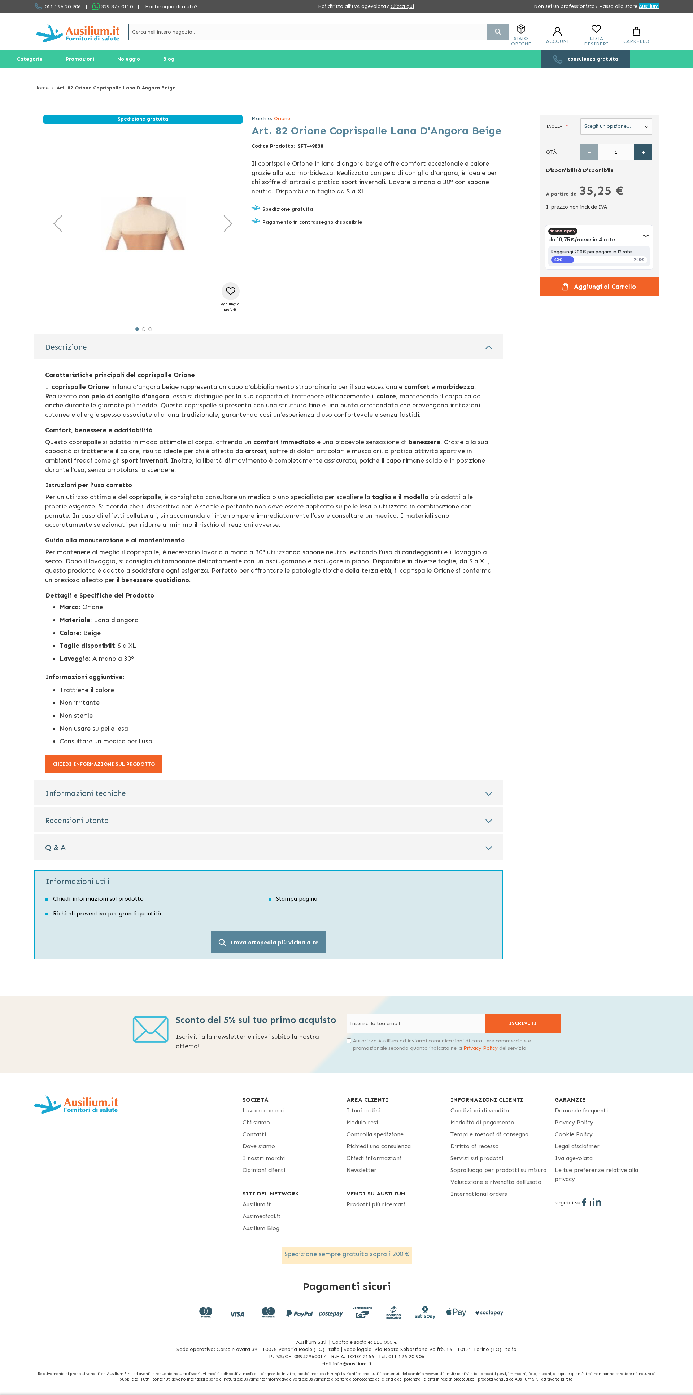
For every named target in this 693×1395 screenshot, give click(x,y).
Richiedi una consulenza (378, 1146)
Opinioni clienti (264, 1170)
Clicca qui (402, 6)
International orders (478, 1193)
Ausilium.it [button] (257, 1204)
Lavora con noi (263, 1110)
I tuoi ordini (363, 1110)
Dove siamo (259, 1146)
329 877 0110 (117, 7)
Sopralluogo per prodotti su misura (498, 1170)
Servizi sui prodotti (476, 1158)
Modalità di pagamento (482, 1122)
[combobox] (318, 32)
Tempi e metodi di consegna (489, 1134)
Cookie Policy (574, 1134)
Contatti (254, 1134)
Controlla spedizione (375, 1134)
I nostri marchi (264, 1158)
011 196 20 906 (62, 7)
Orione (282, 118)
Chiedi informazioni (373, 1158)
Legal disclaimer (577, 1146)
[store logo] (77, 33)
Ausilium (649, 6)
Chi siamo (256, 1122)
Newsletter (361, 1170)
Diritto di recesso (474, 1146)
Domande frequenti (581, 1110)
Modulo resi (362, 1122)
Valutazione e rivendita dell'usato (495, 1181)
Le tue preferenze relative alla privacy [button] (596, 1174)
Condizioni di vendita (479, 1110)
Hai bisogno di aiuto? (171, 7)
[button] (57, 223)
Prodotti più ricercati (375, 1204)
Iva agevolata (574, 1158)
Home (41, 88)
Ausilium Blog (261, 1228)
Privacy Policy (480, 1048)
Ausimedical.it (262, 1216)
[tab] (268, 346)
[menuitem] (30, 59)
